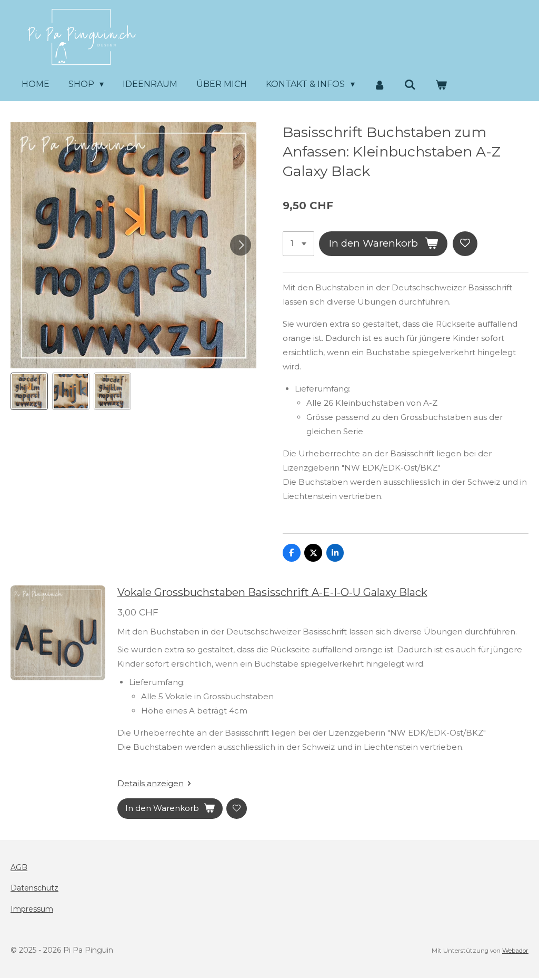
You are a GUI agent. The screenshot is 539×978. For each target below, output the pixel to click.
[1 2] (298, 243)
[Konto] (379, 84)
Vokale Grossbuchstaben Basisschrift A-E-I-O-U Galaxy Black (272, 592)
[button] (29, 391)
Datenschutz (34, 888)
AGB (19, 867)
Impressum (32, 909)
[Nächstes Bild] (240, 245)
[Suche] (410, 84)
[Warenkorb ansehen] (441, 84)
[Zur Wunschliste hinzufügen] (465, 243)
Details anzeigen (150, 783)
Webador (515, 950)
